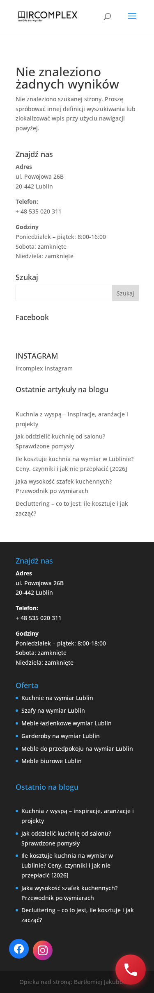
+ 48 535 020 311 (39, 618)
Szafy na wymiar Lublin (53, 710)
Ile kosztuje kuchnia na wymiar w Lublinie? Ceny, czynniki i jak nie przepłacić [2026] (67, 865)
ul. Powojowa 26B (40, 583)
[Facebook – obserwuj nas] (19, 949)
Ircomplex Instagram (44, 368)
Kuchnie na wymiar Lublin (57, 698)
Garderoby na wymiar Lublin (60, 736)
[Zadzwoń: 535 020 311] (130, 969)
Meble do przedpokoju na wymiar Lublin (77, 748)
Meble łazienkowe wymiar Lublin (66, 723)
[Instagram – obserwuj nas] (43, 950)
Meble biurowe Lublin (51, 761)
